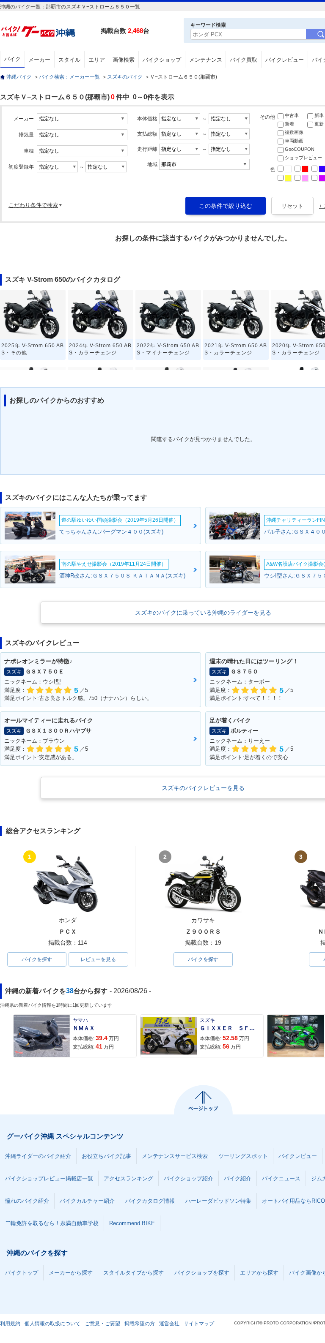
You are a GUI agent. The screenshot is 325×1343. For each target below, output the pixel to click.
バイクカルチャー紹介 (87, 1201)
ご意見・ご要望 (102, 1324)
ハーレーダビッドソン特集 (218, 1201)
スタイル (69, 60)
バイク (12, 59)
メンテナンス (205, 60)
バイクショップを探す (201, 1272)
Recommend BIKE (132, 1223)
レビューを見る (98, 959)
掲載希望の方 (139, 1324)
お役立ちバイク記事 (106, 1156)
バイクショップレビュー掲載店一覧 (49, 1178)
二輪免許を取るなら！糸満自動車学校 (52, 1223)
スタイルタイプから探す (133, 1272)
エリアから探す (259, 1272)
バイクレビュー (284, 60)
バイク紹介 (237, 1178)
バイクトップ (21, 1272)
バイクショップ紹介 (188, 1178)
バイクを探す (37, 959)
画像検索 (124, 60)
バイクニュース (281, 1178)
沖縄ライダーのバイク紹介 (38, 1156)
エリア (96, 60)
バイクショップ (162, 60)
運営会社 (169, 1324)
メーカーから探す (71, 1272)
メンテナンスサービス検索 (175, 1156)
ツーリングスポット (243, 1156)
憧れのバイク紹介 (27, 1201)
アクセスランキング (128, 1178)
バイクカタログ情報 (150, 1201)
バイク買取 (243, 60)
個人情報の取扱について (52, 1324)
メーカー (39, 60)
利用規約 (10, 1324)
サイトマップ (199, 1324)
